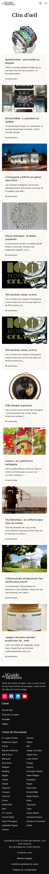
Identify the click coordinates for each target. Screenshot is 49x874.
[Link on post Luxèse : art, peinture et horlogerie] (24, 441)
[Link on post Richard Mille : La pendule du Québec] (24, 98)
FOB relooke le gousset (18, 405)
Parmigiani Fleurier (34, 771)
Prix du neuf (7, 710)
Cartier (5, 779)
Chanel (5, 784)
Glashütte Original (10, 825)
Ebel (4, 808)
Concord (6, 796)
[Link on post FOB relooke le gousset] (24, 385)
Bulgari (5, 775)
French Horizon (33, 847)
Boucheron (7, 763)
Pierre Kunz (31, 788)
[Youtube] (24, 696)
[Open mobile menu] (45, 3)
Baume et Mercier (10, 750)
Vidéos (5, 724)
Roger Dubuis (32, 796)
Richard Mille (32, 792)
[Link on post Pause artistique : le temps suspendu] (24, 216)
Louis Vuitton (32, 759)
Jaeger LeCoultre (34, 750)
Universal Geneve (34, 817)
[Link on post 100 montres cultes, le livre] (24, 274)
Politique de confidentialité (24, 870)
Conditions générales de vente (24, 864)
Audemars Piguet (9, 742)
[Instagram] (4, 696)
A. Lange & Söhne (10, 738)
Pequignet (31, 779)
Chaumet (6, 788)
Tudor (29, 808)
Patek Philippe (32, 775)
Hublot (29, 742)
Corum (5, 800)
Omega (29, 763)
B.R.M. (5, 746)
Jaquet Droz (31, 754)
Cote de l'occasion (10, 714)
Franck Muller (8, 817)
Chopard (6, 792)
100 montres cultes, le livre (21, 294)
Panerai (29, 767)
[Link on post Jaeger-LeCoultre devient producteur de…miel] (24, 617)
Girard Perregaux (9, 821)
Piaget (29, 784)
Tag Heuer (31, 804)
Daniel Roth (7, 804)
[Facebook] (11, 696)
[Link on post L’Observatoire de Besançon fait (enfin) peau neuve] (24, 558)
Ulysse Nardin (32, 813)
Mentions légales (24, 858)
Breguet (5, 767)
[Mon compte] (40, 3)
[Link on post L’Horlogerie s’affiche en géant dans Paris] (24, 157)
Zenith (29, 825)
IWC (28, 746)
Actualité (6, 719)
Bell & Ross (7, 754)
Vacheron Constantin (35, 821)
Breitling (5, 771)
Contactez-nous (24, 852)
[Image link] (12, 676)
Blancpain (6, 759)
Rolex (28, 800)
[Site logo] (8, 3)
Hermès (30, 738)
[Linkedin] (18, 696)
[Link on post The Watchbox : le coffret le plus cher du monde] (24, 500)
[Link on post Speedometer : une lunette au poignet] (24, 39)
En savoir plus (11, 79)
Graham (5, 829)
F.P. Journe (7, 813)
